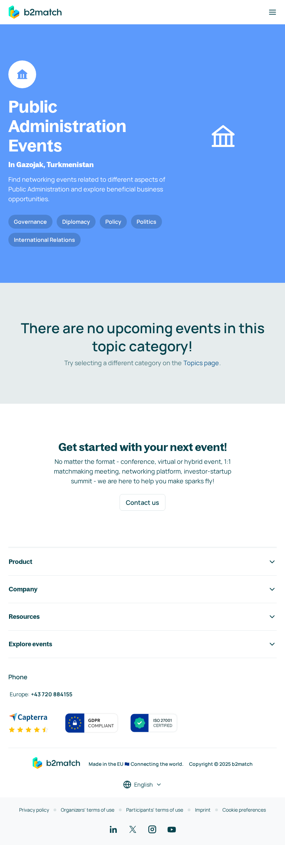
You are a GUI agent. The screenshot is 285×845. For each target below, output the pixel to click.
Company (23, 589)
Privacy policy (34, 809)
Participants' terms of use (154, 809)
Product (20, 562)
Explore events (30, 644)
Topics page (201, 363)
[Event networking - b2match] (35, 12)
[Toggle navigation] (272, 12)
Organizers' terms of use (87, 809)
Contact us (142, 502)
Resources (24, 617)
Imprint (203, 809)
